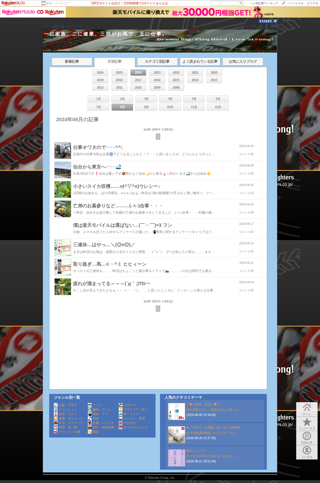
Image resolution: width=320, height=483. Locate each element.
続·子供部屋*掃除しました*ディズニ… (212, 433)
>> (263, 3)
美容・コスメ (68, 414)
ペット (97, 405)
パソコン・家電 (134, 418)
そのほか (130, 423)
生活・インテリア (57, 3)
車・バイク (131, 414)
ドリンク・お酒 (69, 432)
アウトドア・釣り (136, 409)
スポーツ (130, 405)
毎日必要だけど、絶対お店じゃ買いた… (213, 409)
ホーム (48, 26)
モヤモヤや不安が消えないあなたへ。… (213, 456)
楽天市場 (312, 3)
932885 (265, 21)
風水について (195, 451)
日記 (59, 26)
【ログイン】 (268, 26)
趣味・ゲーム (102, 409)
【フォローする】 (246, 26)
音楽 (96, 418)
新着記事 (307, 442)
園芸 (96, 432)
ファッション (68, 409)
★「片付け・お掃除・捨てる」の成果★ (213, 427)
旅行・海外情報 (103, 427)
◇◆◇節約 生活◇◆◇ (203, 404)
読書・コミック (103, 423)
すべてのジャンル (136, 427)
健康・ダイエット (71, 418)
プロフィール (73, 26)
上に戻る (307, 457)
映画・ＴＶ (100, 414)
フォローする (306, 428)
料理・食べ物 (68, 427)
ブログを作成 (295, 3)
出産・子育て (68, 405)
